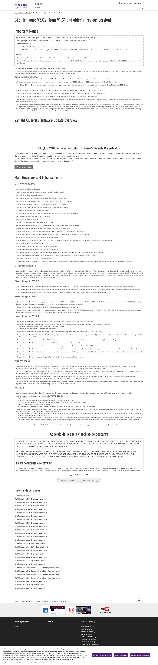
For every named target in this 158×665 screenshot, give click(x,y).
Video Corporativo (86, 629)
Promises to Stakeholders (89, 639)
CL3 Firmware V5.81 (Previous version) (30, 505)
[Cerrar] (154, 655)
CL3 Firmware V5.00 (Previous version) (30, 533)
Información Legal (10, 663)
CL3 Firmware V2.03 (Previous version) (30, 581)
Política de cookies (39, 663)
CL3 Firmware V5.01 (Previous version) (30, 530)
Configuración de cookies (102, 655)
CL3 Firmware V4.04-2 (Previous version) (30, 547)
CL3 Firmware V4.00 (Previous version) (30, 557)
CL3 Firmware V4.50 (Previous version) (30, 540)
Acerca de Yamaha (87, 621)
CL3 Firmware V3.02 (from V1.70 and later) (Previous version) (38, 571)
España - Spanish (126, 3)
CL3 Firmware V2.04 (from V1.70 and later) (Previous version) (38, 578)
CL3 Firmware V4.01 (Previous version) (30, 554)
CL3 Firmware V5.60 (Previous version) (30, 516)
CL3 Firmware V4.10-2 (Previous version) (30, 543)
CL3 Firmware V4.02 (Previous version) (30, 550)
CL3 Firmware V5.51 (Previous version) (30, 519)
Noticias (50, 621)
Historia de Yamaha (87, 642)
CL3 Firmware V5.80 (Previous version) (30, 509)
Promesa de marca (87, 632)
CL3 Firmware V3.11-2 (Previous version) (30, 560)
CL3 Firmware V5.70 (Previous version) (30, 512)
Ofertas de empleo (86, 634)
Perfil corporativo (86, 627)
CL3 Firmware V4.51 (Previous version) (30, 536)
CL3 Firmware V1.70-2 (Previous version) (30, 584)
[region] (79, 655)
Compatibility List (24, 167)
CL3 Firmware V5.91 (22, 495)
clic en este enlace (66, 659)
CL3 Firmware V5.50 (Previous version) (30, 523)
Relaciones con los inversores (90, 644)
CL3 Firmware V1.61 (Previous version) (30, 588)
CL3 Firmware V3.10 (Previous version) (30, 564)
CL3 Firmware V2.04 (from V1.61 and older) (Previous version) (38, 574)
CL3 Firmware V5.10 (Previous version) (30, 526)
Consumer (137, 3)
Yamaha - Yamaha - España (23, 13)
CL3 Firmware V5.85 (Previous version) (30, 502)
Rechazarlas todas (121, 655)
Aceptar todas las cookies (140, 655)
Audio (37, 7)
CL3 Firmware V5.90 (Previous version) (30, 499)
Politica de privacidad (24, 663)
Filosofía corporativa (87, 637)
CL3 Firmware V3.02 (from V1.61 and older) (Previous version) (38, 567)
